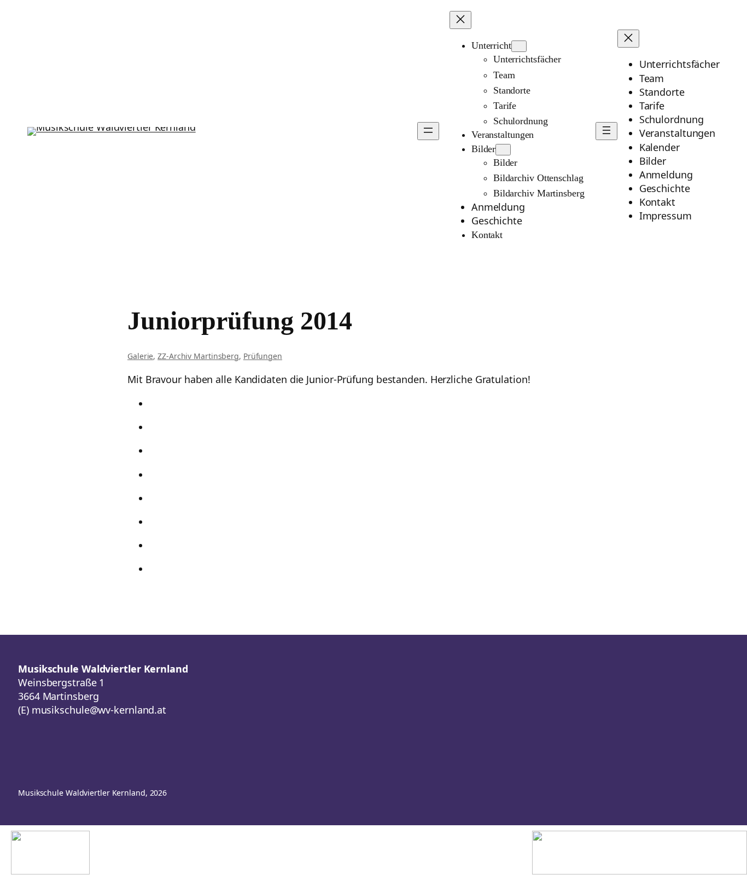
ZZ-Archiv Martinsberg (198, 356)
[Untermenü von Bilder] (503, 149)
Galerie (140, 356)
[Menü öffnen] (428, 131)
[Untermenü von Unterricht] (519, 46)
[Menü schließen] (460, 20)
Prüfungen (262, 356)
